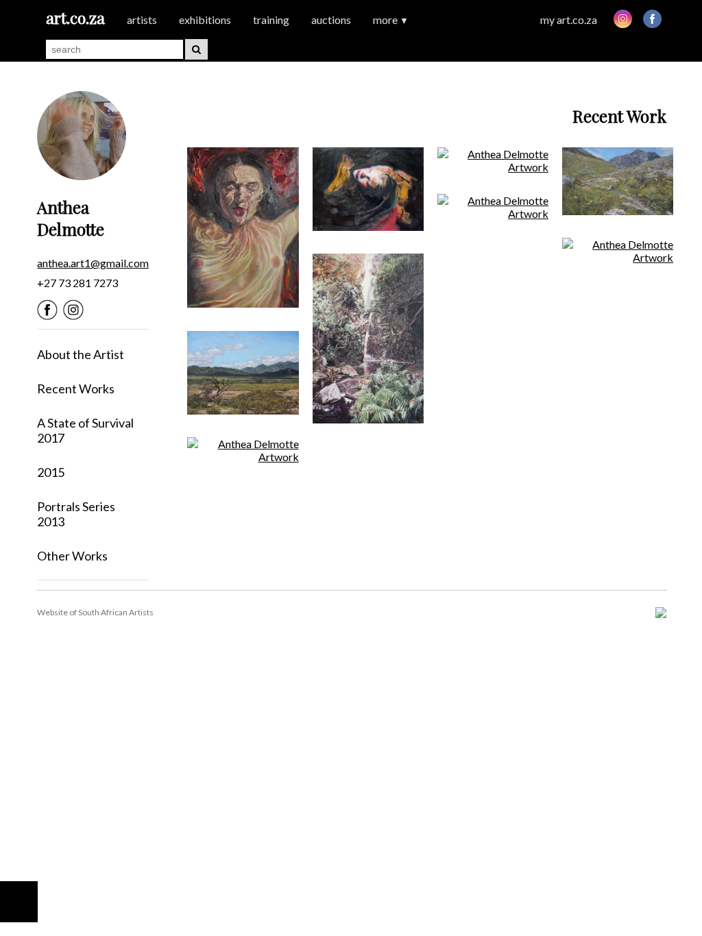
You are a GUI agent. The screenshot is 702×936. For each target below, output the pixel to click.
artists (142, 19)
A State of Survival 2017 (85, 430)
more (391, 19)
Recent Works (75, 388)
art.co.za (75, 17)
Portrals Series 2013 (76, 514)
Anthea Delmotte (70, 218)
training (271, 19)
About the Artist (80, 354)
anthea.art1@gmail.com (93, 262)
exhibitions (205, 19)
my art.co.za (568, 19)
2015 (50, 472)
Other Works (72, 555)
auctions (331, 19)
